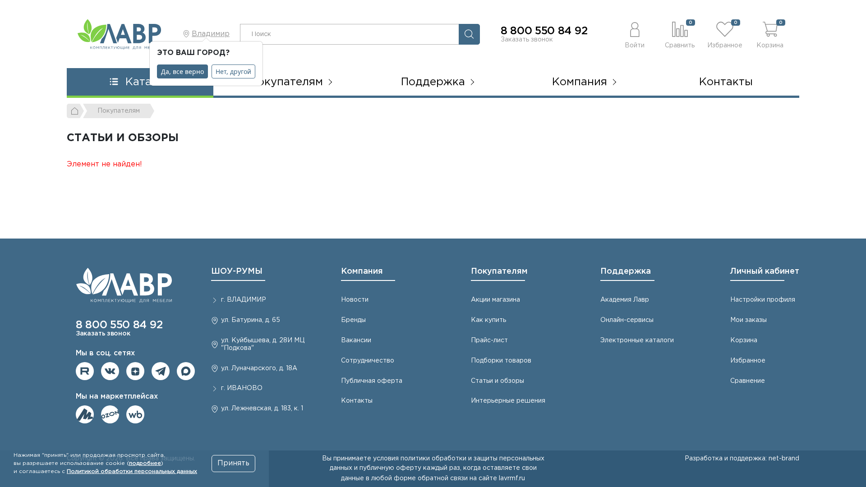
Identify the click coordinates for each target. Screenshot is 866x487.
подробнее (145, 463)
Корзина (743, 340)
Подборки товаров (501, 360)
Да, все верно (182, 71)
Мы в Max (186, 371)
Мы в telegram (161, 371)
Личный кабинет (764, 271)
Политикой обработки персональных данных (132, 471)
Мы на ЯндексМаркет (85, 414)
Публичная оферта (371, 381)
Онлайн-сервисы (627, 320)
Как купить (488, 320)
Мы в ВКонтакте (110, 371)
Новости (355, 300)
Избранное (747, 360)
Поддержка (625, 271)
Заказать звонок (527, 39)
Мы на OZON (110, 414)
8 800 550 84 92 (544, 31)
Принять (233, 463)
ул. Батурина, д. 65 (250, 320)
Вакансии (356, 340)
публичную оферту (390, 468)
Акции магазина (495, 300)
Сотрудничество (367, 360)
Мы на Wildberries (135, 414)
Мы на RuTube (85, 371)
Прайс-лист (489, 340)
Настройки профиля (762, 300)
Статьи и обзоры (497, 381)
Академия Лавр (624, 300)
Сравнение (747, 381)
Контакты (726, 82)
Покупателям (499, 271)
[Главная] (75, 111)
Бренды (353, 320)
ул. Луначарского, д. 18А (259, 368)
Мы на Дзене (135, 371)
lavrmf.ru (512, 478)
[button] (634, 34)
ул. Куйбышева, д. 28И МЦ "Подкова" (262, 344)
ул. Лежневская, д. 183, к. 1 (262, 408)
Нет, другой (233, 71)
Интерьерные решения (508, 401)
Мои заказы (748, 320)
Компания (362, 271)
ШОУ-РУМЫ (237, 271)
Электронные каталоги (637, 340)
